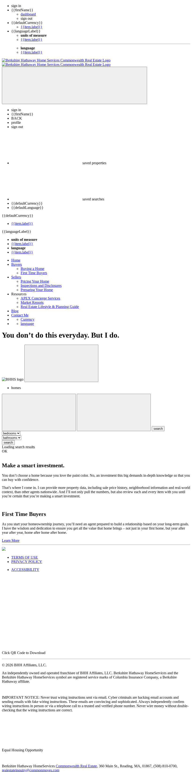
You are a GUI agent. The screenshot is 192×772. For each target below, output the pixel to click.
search (8, 438)
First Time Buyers (34, 269)
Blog (14, 307)
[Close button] (61, 359)
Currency (27, 315)
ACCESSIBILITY (25, 565)
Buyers (16, 260)
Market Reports (32, 298)
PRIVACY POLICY (26, 557)
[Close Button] (39, 408)
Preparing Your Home (37, 286)
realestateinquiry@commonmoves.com (30, 766)
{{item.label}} (31, 27)
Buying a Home (32, 264)
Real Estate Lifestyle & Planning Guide (50, 302)
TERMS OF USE (24, 553)
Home (15, 256)
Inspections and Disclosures (41, 281)
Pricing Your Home (35, 277)
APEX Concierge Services (40, 294)
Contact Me (20, 311)
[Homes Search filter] (114, 408)
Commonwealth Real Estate (76, 762)
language (27, 319)
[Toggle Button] (74, 81)
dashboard (28, 14)
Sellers (16, 273)
